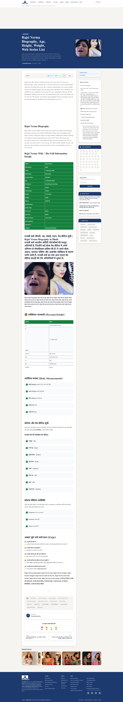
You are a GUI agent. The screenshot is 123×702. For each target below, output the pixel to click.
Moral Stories (47, 678)
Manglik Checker (73, 686)
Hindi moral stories (84, 241)
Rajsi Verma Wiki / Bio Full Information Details (90, 89)
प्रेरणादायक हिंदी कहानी (84, 235)
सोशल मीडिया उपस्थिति (85, 120)
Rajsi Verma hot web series (62, 598)
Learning (55, 2)
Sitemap (95, 700)
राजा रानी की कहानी (83, 227)
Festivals (67, 2)
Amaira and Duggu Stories (50, 688)
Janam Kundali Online (74, 682)
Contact (99, 700)
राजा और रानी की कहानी (84, 232)
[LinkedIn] (95, 693)
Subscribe (89, 186)
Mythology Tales (64, 680)
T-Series (91, 235)
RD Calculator (89, 684)
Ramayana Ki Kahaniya (63, 683)
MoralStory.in (83, 224)
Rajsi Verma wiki (62, 601)
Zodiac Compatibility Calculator (76, 680)
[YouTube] (92, 693)
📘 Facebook (50, 75)
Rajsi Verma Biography (86, 85)
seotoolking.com (48, 700)
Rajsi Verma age (33, 598)
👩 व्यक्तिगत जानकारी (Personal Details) (89, 109)
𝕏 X (64, 75)
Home (23, 5)
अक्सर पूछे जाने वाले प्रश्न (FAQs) (87, 123)
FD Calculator (89, 686)
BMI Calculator (90, 682)
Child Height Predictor (91, 680)
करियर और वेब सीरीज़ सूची (86, 114)
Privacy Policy (81, 700)
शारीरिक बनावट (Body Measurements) (89, 112)
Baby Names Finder (90, 678)
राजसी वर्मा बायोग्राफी (45, 604)
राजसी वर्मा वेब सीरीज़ (64, 604)
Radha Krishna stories (93, 241)
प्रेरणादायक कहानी (96, 230)
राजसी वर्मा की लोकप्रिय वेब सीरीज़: (88, 117)
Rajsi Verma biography (42, 598)
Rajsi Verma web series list (42, 601)
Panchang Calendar (74, 678)
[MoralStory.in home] (25, 2)
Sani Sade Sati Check (74, 684)
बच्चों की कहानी (83, 230)
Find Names (40, 2)
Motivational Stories (49, 680)
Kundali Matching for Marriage (76, 690)
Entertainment (74, 2)
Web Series (28, 5)
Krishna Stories (64, 686)
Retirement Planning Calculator (93, 688)
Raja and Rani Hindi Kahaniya (51, 682)
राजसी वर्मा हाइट (39, 607)
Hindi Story (32, 2)
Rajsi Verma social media (31, 601)
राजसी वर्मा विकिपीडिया (54, 604)
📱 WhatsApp (58, 75)
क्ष (92, 167)
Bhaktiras (48, 2)
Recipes (61, 2)
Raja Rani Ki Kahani (90, 238)
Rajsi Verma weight (53, 601)
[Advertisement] (61, 18)
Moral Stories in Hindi (92, 227)
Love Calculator (73, 688)
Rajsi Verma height (52, 598)
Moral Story (83, 238)
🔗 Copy (69, 75)
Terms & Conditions (89, 700)
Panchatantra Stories (49, 684)
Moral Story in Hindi (91, 224)
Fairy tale (47, 686)
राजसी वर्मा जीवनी (36, 604)
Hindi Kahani (92, 232)
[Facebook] (88, 693)
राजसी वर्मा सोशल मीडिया (31, 607)
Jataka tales (63, 688)
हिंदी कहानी (89, 230)
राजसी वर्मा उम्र (29, 604)
